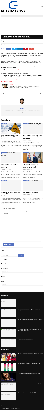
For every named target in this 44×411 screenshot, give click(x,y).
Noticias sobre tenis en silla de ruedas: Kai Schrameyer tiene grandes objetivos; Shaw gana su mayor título (11, 166)
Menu (41, 6)
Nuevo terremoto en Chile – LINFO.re (30, 192)
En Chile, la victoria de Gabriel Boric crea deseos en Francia (28, 373)
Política (3, 276)
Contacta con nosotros (15, 408)
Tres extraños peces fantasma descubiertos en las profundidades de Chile (10, 193)
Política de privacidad (5, 408)
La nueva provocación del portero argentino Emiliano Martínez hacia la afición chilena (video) (29, 330)
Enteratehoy (6, 405)
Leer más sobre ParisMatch (6, 81)
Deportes (4, 263)
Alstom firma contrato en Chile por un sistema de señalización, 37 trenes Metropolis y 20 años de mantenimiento (32, 137)
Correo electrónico (7, 232)
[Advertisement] (22, 26)
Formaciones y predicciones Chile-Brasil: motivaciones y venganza (30, 383)
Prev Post (12, 93)
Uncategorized (5, 286)
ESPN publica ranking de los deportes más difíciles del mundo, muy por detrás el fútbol (30, 354)
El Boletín (4, 123)
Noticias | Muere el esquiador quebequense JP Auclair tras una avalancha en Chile (10, 136)
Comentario (5, 213)
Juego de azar (5, 271)
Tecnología (4, 284)
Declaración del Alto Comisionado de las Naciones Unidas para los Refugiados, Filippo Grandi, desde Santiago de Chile (32, 166)
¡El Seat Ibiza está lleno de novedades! (24, 300)
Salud (3, 281)
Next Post (32, 93)
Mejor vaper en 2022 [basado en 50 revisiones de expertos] (28, 363)
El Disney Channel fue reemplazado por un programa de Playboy (29, 319)
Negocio (3, 273)
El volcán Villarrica (4, 51)
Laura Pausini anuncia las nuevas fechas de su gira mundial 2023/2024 (28, 310)
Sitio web (5, 238)
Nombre (5, 226)
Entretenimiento (5, 268)
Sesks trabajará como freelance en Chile (25, 339)
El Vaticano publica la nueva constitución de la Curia (27, 393)
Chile (31, 66)
